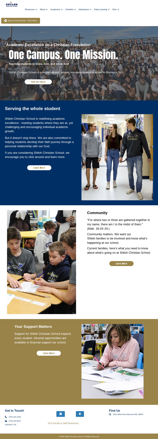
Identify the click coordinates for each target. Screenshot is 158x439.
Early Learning (100, 9)
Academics (55, 9)
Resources (30, 9)
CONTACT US (10, 425)
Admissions (84, 9)
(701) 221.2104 (15, 417)
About (42, 9)
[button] (36, 9)
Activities (69, 9)
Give (114, 9)
